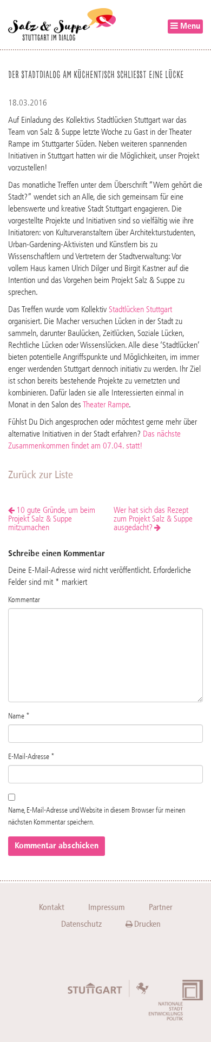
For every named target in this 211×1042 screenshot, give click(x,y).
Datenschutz (81, 924)
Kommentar (24, 600)
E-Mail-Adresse (31, 757)
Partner (161, 907)
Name (19, 716)
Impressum (106, 907)
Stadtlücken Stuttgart (140, 310)
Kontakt (51, 907)
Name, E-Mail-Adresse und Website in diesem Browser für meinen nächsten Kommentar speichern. (96, 816)
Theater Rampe (106, 405)
